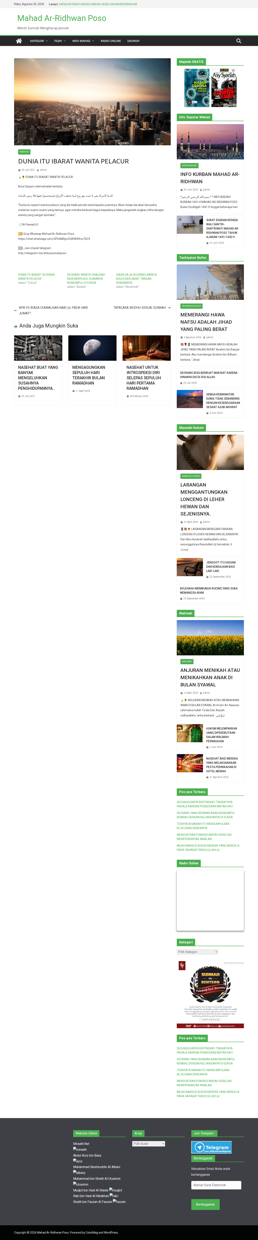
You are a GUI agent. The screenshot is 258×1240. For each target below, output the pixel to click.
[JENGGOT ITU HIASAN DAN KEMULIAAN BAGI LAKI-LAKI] (190, 570)
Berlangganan (205, 1204)
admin (43, 169)
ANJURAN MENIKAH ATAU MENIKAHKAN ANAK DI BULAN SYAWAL (210, 677)
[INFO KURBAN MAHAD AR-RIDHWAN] (210, 141)
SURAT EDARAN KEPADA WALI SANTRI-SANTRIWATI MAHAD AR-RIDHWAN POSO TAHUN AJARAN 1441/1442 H (222, 228)
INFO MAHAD (81, 41)
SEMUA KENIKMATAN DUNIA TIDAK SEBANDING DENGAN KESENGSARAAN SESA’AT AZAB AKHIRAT (223, 401)
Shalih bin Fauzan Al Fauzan (93, 1202)
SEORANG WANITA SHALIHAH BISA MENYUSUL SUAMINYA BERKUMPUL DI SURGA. (86, 278)
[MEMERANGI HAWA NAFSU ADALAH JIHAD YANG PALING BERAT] (210, 282)
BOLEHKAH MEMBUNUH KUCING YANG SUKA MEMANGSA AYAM (209, 590)
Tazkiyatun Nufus (191, 306)
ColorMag (92, 1232)
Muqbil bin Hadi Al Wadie (91, 1190)
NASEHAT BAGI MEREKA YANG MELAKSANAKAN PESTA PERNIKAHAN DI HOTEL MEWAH (222, 765)
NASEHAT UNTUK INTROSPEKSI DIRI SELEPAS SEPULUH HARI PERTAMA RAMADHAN (144, 378)
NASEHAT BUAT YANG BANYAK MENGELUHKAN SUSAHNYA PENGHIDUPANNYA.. (38, 378)
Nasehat (24, 152)
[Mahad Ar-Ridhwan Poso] (19, 41)
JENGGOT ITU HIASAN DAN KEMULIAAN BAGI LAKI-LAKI (221, 567)
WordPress (111, 1232)
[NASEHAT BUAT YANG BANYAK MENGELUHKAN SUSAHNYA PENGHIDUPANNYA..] (38, 338)
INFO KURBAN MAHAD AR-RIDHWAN (210, 178)
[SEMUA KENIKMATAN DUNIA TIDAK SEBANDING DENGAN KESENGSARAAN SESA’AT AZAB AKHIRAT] (190, 404)
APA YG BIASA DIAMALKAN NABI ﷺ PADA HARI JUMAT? (53, 310)
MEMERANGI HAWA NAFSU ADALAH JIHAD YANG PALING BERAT (206, 322)
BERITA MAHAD (189, 165)
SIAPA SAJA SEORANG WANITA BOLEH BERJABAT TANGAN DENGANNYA (136, 278)
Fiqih (58, 41)
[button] (46, 41)
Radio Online (111, 41)
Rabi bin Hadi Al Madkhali (91, 1196)
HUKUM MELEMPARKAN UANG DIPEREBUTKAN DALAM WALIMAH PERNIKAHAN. (221, 735)
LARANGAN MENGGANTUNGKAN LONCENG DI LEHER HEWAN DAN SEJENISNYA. (204, 499)
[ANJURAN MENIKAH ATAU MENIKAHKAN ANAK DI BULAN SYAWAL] (210, 637)
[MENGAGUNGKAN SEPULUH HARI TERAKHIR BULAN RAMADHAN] (92, 338)
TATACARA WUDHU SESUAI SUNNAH (139, 308)
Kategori (37, 41)
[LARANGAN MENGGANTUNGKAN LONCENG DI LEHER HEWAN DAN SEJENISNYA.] (210, 452)
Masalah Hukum (191, 476)
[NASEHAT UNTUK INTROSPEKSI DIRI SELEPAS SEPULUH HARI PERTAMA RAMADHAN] (147, 338)
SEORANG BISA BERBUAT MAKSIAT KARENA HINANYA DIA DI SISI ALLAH (208, 375)
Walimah (187, 661)
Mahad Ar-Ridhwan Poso (61, 18)
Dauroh (133, 41)
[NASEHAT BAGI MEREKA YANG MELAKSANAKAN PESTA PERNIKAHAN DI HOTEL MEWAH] (190, 768)
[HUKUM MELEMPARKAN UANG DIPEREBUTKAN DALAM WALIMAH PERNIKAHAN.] (190, 738)
